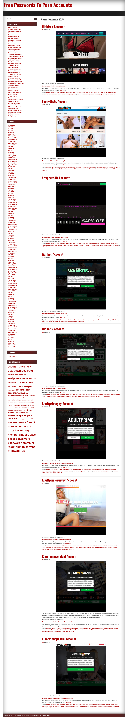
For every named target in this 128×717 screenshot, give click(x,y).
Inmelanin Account (13, 51)
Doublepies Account (14, 78)
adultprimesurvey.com (63, 547)
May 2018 (10, 296)
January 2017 (11, 325)
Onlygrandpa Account (14, 98)
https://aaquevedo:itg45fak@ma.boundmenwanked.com (58, 622)
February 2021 (12, 242)
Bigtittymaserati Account (15, 81)
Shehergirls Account (14, 103)
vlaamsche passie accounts (87, 706)
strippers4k (77, 245)
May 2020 (10, 258)
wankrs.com (81, 321)
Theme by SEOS (45, 715)
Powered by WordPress (35, 715)
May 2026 (10, 130)
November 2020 (12, 247)
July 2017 (10, 314)
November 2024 (12, 161)
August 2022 (11, 210)
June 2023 (11, 192)
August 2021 (11, 231)
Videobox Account (13, 62)
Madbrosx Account (13, 60)
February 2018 (12, 301)
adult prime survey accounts (84, 545)
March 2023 (11, 197)
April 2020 (11, 260)
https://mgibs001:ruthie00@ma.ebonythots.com (56, 161)
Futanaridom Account (14, 42)
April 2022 (11, 217)
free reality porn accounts (24, 419)
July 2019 (10, 276)
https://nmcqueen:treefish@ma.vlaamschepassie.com (57, 698)
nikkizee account (46, 94)
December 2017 (12, 305)
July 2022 (10, 211)
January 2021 (11, 244)
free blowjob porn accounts (25, 396)
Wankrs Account (52, 254)
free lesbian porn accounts (24, 408)
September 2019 (12, 273)
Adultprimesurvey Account (59, 480)
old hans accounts (105, 394)
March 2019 (11, 278)
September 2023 (12, 186)
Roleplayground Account (15, 58)
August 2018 (11, 291)
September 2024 (12, 165)
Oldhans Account (53, 328)
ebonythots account (107, 167)
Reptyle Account (12, 27)
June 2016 (11, 337)
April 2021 (11, 238)
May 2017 (10, 318)
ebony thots (68, 167)
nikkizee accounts (56, 94)
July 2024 (10, 168)
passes (74, 94)
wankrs (56, 321)
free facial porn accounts (20, 400)
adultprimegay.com (52, 471)
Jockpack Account (13, 89)
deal (58, 92)
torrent (104, 94)
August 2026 (11, 125)
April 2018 (11, 298)
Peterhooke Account (14, 33)
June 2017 (11, 316)
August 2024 (11, 166)
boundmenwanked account (111, 628)
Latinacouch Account (14, 49)
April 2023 (11, 195)
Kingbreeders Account (14, 29)
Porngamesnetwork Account (16, 56)
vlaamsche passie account (72, 706)
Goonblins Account (13, 44)
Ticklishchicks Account (14, 74)
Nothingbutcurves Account (15, 99)
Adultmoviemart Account (15, 110)
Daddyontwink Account (14, 71)
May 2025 (10, 150)
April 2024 (11, 174)
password (79, 94)
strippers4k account (85, 245)
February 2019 (12, 280)
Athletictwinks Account (14, 69)
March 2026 (11, 134)
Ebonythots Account (55, 101)
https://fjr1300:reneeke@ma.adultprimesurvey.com (56, 539)
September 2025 (12, 143)
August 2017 (11, 312)
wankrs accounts (72, 321)
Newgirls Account (13, 108)
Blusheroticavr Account (14, 112)
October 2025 (11, 141)
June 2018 (11, 294)
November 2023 (12, 183)
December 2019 (12, 267)
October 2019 (11, 271)
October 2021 (11, 228)
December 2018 (12, 283)
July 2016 (10, 336)
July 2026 (10, 127)
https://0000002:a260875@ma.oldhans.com (54, 388)
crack (55, 92)
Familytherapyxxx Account (15, 116)
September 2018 (12, 289)
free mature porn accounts (15, 410)
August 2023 (11, 188)
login (74, 92)
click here (62, 90)
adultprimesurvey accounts (49, 547)
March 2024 (11, 175)
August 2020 (11, 253)
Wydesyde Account (13, 85)
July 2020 (10, 255)
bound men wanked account (69, 628)
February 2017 (12, 323)
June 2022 (11, 213)
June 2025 (11, 148)
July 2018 (10, 292)
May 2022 (10, 215)
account (48, 92)
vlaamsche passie (59, 706)
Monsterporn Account (14, 45)
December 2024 (12, 159)
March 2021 (11, 240)
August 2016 (11, 334)
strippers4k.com (108, 245)
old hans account (95, 394)
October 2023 (11, 184)
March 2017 (11, 321)
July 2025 (10, 147)
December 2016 (12, 327)
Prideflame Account (13, 65)
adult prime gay (55, 469)
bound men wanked (56, 628)
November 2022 (12, 204)
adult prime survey (56, 545)
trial (108, 94)
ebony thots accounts (89, 167)
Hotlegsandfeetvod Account (16, 83)
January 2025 (11, 157)
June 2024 (11, 170)
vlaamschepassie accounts (49, 708)
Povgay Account (12, 96)
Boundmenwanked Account (59, 556)
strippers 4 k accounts (67, 245)
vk (114, 94)
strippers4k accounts (97, 245)
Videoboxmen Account (14, 63)
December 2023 (12, 181)
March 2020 (11, 262)
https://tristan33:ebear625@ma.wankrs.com (54, 313)
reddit (96, 94)
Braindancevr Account (14, 40)
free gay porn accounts (24, 402)
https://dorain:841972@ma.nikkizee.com (53, 86)
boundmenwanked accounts (49, 630)
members (78, 92)
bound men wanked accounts (85, 628)
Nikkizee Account (53, 26)
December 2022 (12, 202)
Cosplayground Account (15, 54)
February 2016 (12, 345)
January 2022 (11, 222)
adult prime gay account (66, 469)
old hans (88, 394)
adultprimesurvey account (110, 545)
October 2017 (11, 309)
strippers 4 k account (55, 245)
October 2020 (11, 249)
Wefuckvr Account (13, 90)
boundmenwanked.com (63, 630)
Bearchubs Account (13, 67)
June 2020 (11, 256)
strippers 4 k (45, 245)
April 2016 (11, 341)
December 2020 (12, 246)
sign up (100, 94)
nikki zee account (95, 92)
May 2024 (10, 172)
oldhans (113, 394)
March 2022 (11, 219)
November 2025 (12, 139)
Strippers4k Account (56, 177)
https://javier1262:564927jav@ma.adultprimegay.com (57, 463)
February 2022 (12, 220)
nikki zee (88, 92)
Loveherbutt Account (14, 105)
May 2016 (10, 339)
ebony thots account (77, 167)
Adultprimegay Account (57, 403)
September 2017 (12, 310)
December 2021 (12, 224)
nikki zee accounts (106, 92)
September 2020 (12, 251)
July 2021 (10, 233)
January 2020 (11, 265)
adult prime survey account (68, 545)
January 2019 (11, 282)
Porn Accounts (12, 356)
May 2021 (10, 237)
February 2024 (12, 177)
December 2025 (12, 137)
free (66, 92)
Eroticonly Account (13, 36)
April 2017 (11, 319)
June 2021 (11, 235)
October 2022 (11, 206)
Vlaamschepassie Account (59, 638)
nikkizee (113, 92)
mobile (83, 92)
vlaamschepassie (100, 706)
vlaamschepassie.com (63, 708)
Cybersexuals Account (14, 107)
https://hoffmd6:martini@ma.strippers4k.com (55, 237)
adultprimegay (91, 469)
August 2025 (11, 145)
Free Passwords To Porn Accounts (38, 4)
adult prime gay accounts (80, 469)
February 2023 (12, 199)
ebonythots (99, 167)
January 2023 (11, 201)
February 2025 (12, 156)
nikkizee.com (65, 94)
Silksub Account (12, 94)
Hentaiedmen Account (14, 92)
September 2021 (12, 229)
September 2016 (12, 332)
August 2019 (11, 274)
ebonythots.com (51, 168)
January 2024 (11, 179)
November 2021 (12, 226)
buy (52, 92)
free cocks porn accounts (16, 398)
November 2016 (12, 328)
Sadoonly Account (13, 38)
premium (91, 94)
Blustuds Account (13, 87)
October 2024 (11, 163)
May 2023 (10, 193)
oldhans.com (60, 396)
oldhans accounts (51, 396)
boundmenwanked (98, 628)
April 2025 (11, 152)
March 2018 (11, 300)
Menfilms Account (13, 76)
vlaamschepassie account (112, 706)
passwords (86, 94)
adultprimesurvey (97, 545)
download (62, 92)
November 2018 (12, 285)
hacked (70, 92)
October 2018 (11, 287)
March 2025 (11, 154)
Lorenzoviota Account (14, 31)
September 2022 (12, 208)
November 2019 (12, 269)
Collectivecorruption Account (16, 80)
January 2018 (11, 303)
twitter (111, 94)
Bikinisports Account (14, 53)
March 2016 (11, 343)
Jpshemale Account (13, 101)
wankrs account (63, 321)
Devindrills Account (13, 34)
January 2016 (11, 347)
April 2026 (11, 132)
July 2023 (10, 190)
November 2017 (12, 307)
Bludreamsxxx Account (14, 114)
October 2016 (11, 330)
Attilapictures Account (14, 47)
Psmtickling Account (14, 72)
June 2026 (11, 128)
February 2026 (12, 136)
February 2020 (12, 264)
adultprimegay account (101, 469)
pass (70, 94)
